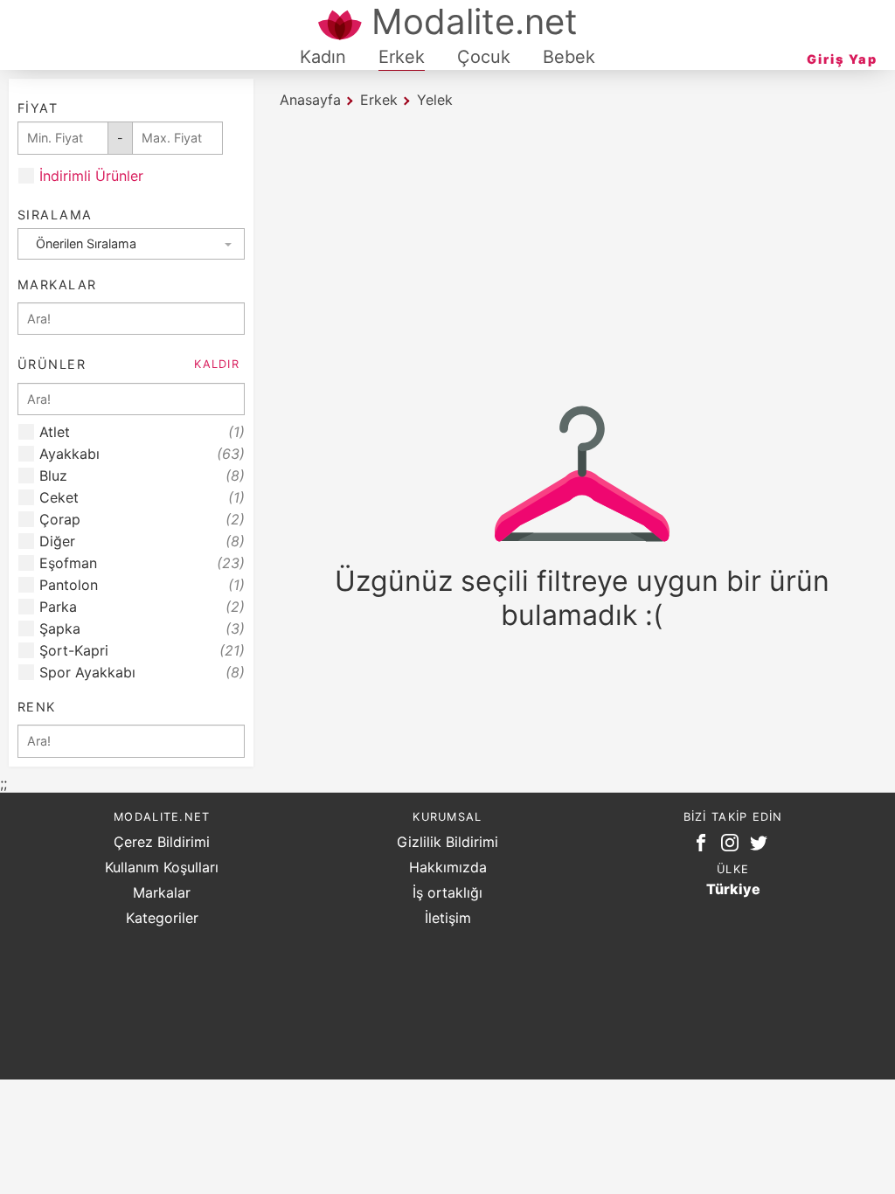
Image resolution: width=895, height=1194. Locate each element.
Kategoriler (162, 918)
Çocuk (483, 56)
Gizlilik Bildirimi (447, 841)
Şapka (142, 629)
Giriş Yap (842, 59)
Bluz (142, 476)
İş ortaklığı (447, 892)
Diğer (142, 541)
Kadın (323, 56)
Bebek (569, 56)
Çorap (142, 519)
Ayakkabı (142, 454)
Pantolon (142, 585)
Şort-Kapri (142, 650)
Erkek (401, 56)
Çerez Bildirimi (162, 841)
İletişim (448, 918)
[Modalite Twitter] (762, 846)
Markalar (162, 892)
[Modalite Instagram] (733, 846)
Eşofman (142, 563)
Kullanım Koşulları (162, 867)
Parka (142, 607)
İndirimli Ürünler (91, 176)
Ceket (142, 497)
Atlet (142, 432)
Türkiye (733, 889)
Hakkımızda (448, 867)
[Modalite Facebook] (704, 846)
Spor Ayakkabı (142, 672)
